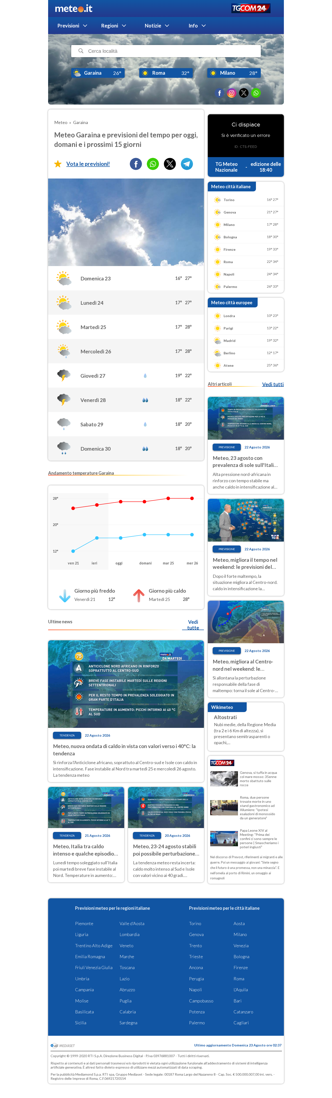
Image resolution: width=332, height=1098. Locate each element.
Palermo (197, 1022)
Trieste (196, 956)
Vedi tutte (193, 625)
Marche (127, 956)
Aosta (239, 923)
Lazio (125, 978)
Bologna (241, 956)
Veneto (126, 945)
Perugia (196, 978)
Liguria (81, 934)
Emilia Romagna (90, 956)
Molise (81, 1000)
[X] (244, 93)
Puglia (125, 1000)
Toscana (127, 967)
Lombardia (130, 934)
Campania (84, 989)
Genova (196, 934)
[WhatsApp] (256, 93)
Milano (240, 934)
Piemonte (84, 923)
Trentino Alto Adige (94, 945)
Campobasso (201, 1000)
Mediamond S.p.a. (88, 1074)
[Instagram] (231, 93)
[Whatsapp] (153, 164)
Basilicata (84, 1011)
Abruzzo (127, 989)
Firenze (241, 967)
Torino (195, 923)
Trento (195, 945)
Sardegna (128, 1022)
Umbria (82, 978)
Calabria (128, 1011)
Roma (239, 978)
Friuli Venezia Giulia (94, 967)
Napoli (195, 989)
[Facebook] (219, 93)
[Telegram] (187, 164)
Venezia (241, 945)
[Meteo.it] (73, 8)
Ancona (196, 967)
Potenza (197, 1011)
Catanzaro (243, 1011)
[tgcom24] (251, 8)
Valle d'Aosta (132, 923)
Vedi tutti (273, 384)
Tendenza (67, 735)
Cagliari (241, 1022)
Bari (238, 1000)
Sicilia (80, 1022)
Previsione (227, 447)
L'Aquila (241, 989)
